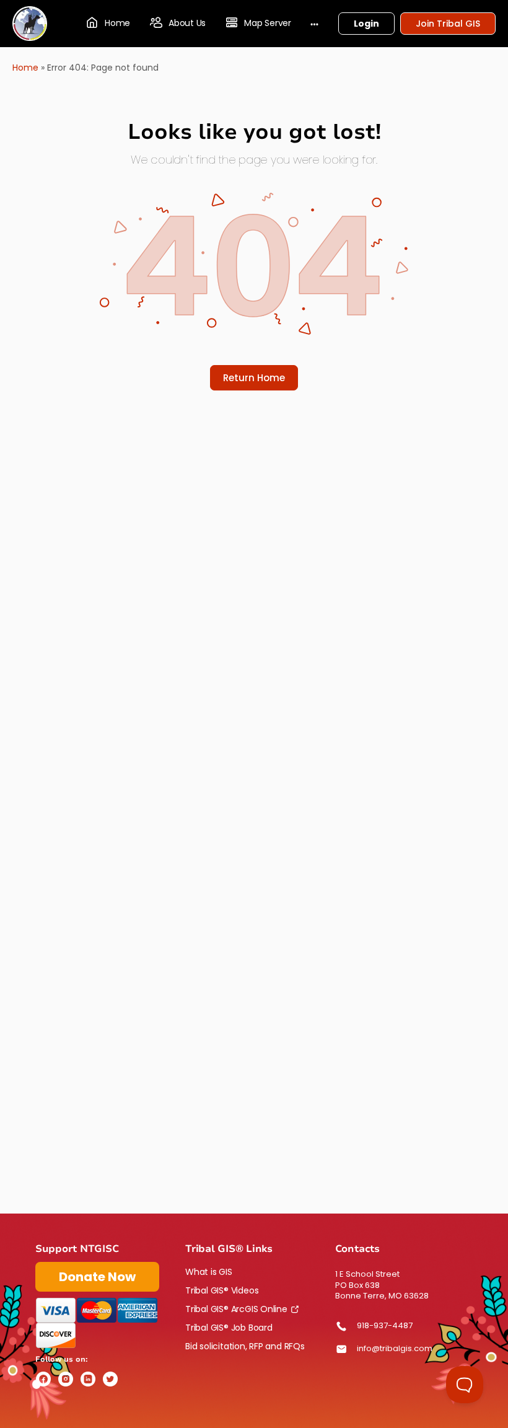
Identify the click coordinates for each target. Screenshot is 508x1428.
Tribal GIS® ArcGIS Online (236, 1309)
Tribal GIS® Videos (221, 1290)
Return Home (254, 377)
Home (25, 67)
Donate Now (97, 1276)
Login (366, 23)
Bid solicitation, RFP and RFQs (245, 1346)
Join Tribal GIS (448, 23)
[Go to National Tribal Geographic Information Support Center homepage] (29, 22)
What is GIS (208, 1272)
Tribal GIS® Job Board (229, 1327)
